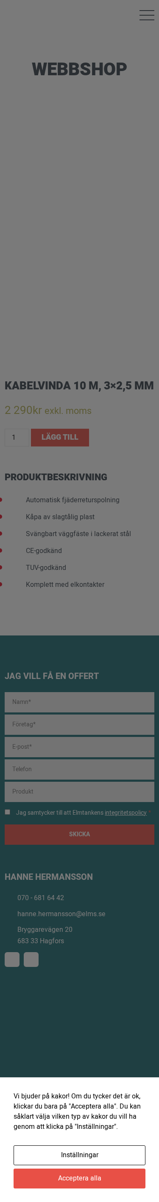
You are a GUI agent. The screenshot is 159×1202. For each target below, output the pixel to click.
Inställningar (79, 1155)
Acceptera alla (79, 1178)
